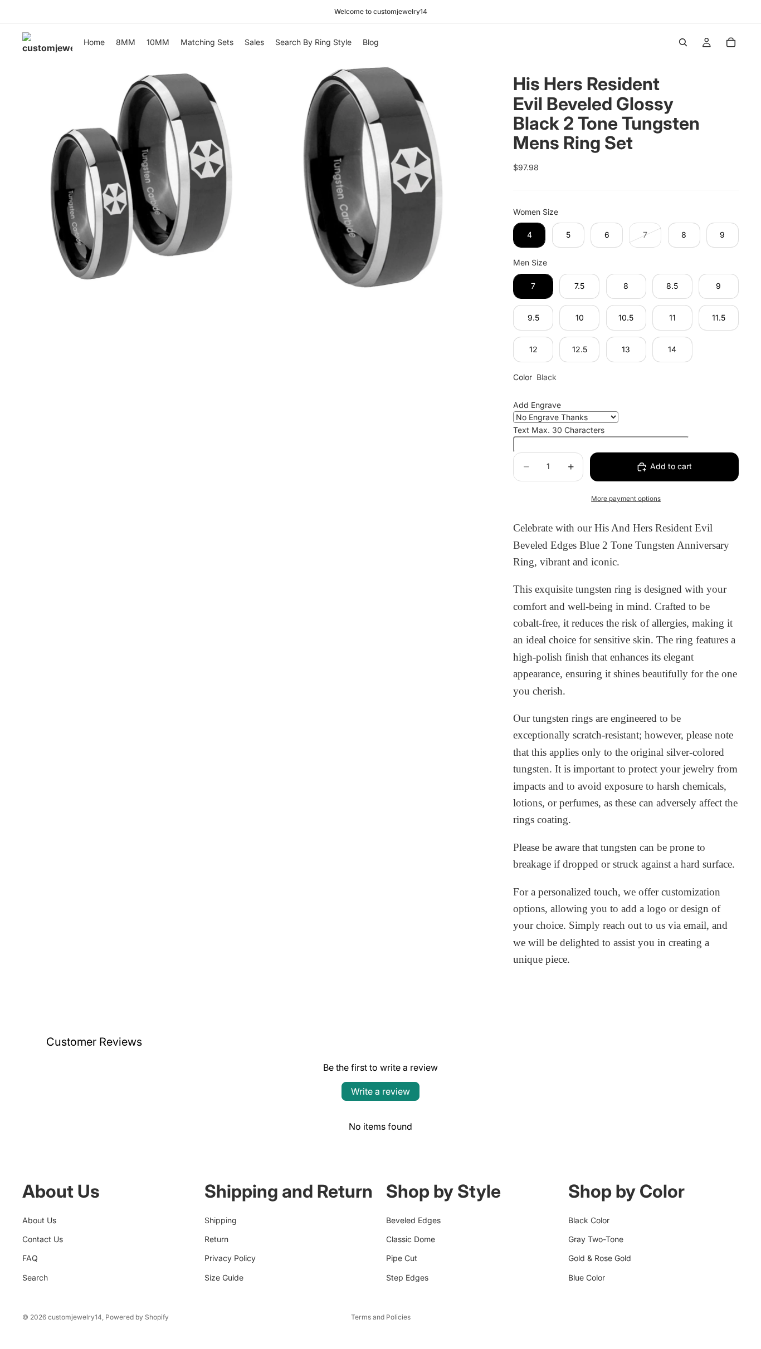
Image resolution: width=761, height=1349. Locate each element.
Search (35, 1277)
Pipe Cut (401, 1258)
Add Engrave (537, 405)
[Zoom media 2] (371, 176)
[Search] (683, 42)
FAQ (30, 1258)
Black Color (588, 1219)
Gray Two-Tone (595, 1239)
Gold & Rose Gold (599, 1258)
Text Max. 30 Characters (558, 430)
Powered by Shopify (137, 1317)
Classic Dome (410, 1239)
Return (216, 1239)
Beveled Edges (413, 1219)
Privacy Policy (230, 1258)
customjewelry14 (75, 1317)
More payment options (626, 499)
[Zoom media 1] (137, 176)
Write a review (380, 1091)
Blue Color (586, 1277)
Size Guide (223, 1277)
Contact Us (42, 1239)
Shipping (220, 1219)
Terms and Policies (381, 1317)
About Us (39, 1219)
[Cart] (731, 42)
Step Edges (407, 1277)
